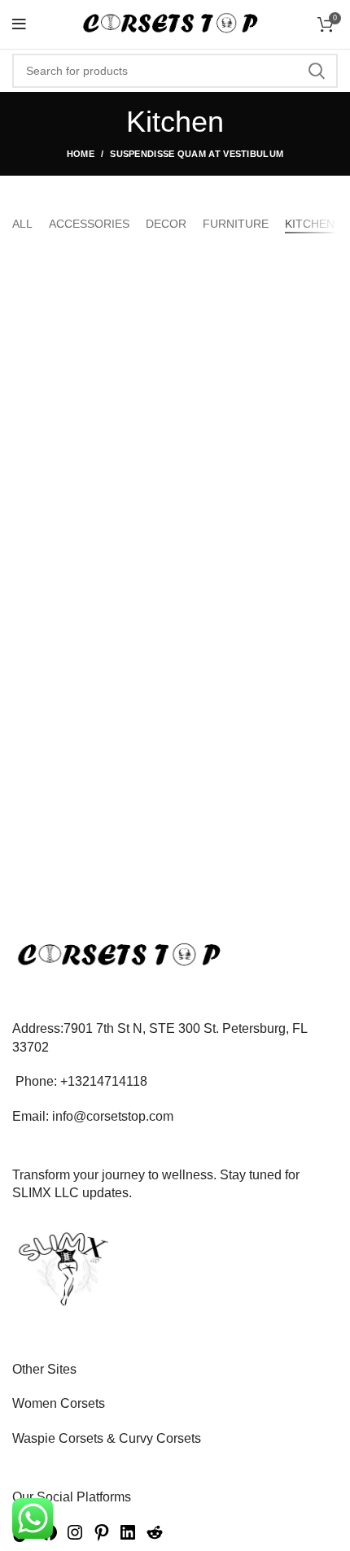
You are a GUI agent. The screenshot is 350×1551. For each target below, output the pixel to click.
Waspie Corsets (57, 1438)
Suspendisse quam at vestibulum (196, 154)
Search (315, 71)
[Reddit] (154, 1537)
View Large (325, 269)
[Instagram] (75, 1537)
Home (80, 154)
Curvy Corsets (160, 1438)
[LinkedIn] (128, 1537)
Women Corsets (58, 1403)
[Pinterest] (102, 1537)
